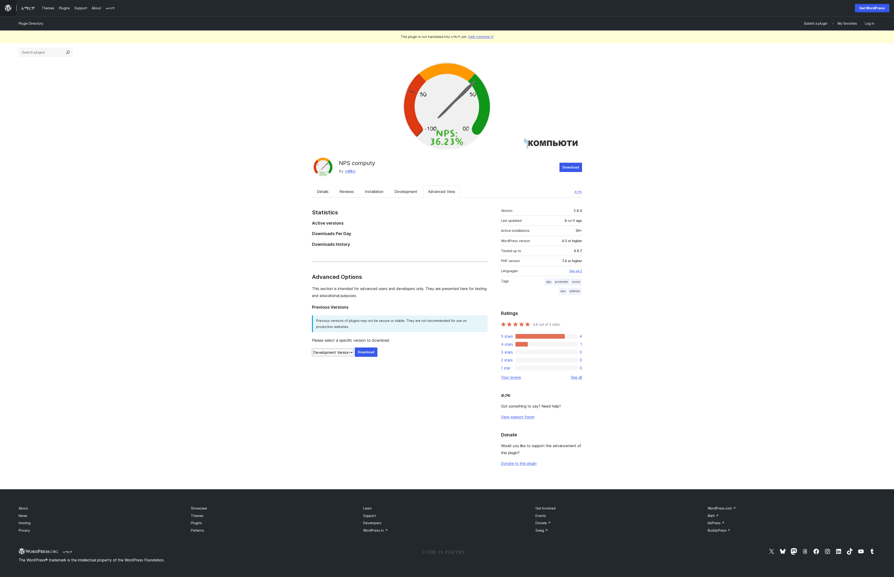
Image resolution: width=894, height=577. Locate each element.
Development (405, 191)
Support (369, 516)
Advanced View (441, 191)
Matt (713, 516)
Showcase (199, 508)
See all (576, 377)
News (23, 516)
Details (322, 191)
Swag (541, 530)
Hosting (24, 523)
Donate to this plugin (519, 463)
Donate (543, 523)
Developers (372, 523)
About (23, 508)
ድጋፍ (578, 191)
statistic (574, 291)
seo (563, 291)
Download (570, 167)
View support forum (518, 417)
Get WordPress (872, 8)
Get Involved (545, 508)
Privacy (24, 530)
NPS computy (357, 163)
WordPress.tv (375, 530)
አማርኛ (67, 552)
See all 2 (575, 271)
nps (548, 281)
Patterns (197, 530)
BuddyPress (719, 530)
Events (540, 516)
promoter (561, 281)
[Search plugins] (68, 52)
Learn (367, 508)
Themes (197, 516)
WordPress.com (722, 508)
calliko (350, 171)
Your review (511, 377)
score (576, 281)
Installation (374, 191)
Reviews (346, 191)
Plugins (196, 523)
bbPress (716, 523)
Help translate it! (481, 37)
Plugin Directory (31, 23)
